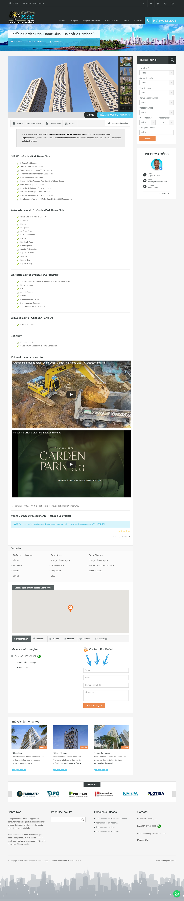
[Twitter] (151, 3)
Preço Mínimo (145, 118)
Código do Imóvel (147, 128)
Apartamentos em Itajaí (105, 827)
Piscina (16, 571)
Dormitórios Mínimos (148, 98)
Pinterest (86, 639)
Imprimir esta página (119, 123)
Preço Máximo (164, 118)
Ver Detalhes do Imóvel (21, 763)
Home (62, 20)
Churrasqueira (57, 565)
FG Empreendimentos (22, 555)
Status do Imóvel (146, 78)
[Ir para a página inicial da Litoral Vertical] (22, 17)
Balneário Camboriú (35, 41)
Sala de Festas (95, 571)
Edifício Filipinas (60, 753)
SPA (53, 576)
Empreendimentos (91, 20)
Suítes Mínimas (146, 108)
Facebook (40, 639)
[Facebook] (143, 3)
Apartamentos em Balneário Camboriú (111, 818)
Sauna (16, 576)
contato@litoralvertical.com (32, 3)
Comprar (74, 20)
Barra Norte (56, 555)
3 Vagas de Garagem (98, 560)
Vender (126, 20)
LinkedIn (70, 639)
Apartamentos (56, 41)
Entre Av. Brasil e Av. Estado (101, 565)
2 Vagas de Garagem (60, 560)
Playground (56, 571)
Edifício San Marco (102, 753)
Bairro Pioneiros (96, 555)
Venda (19, 41)
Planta (16, 560)
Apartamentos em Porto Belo (107, 831)
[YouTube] (165, 3)
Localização (144, 68)
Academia (17, 565)
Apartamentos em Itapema (107, 823)
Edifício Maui (17, 753)
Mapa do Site (142, 840)
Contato (138, 20)
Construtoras (111, 20)
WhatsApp (103, 639)
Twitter (56, 639)
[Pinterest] (172, 3)
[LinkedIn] (158, 3)
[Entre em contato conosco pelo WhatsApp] (176, 893)
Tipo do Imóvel (145, 88)
